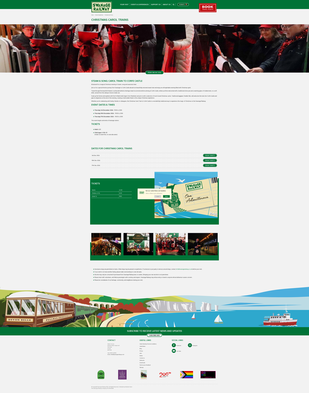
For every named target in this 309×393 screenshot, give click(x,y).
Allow (166, 196)
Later (157, 196)
